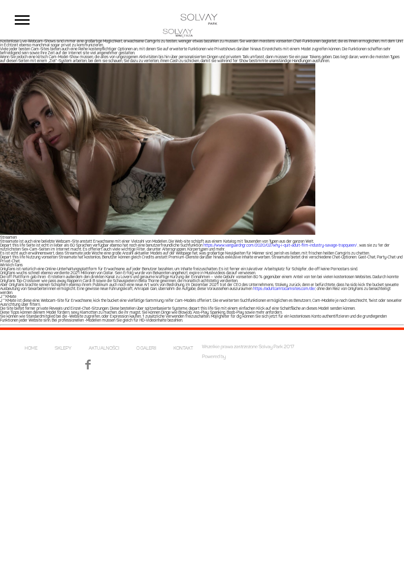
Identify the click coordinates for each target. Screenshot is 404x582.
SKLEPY (63, 348)
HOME (31, 348)
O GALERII (146, 348)
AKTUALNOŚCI (104, 348)
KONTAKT (183, 348)
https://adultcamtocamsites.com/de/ (284, 289)
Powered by (214, 357)
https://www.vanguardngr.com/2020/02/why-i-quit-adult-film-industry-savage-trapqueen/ (280, 246)
